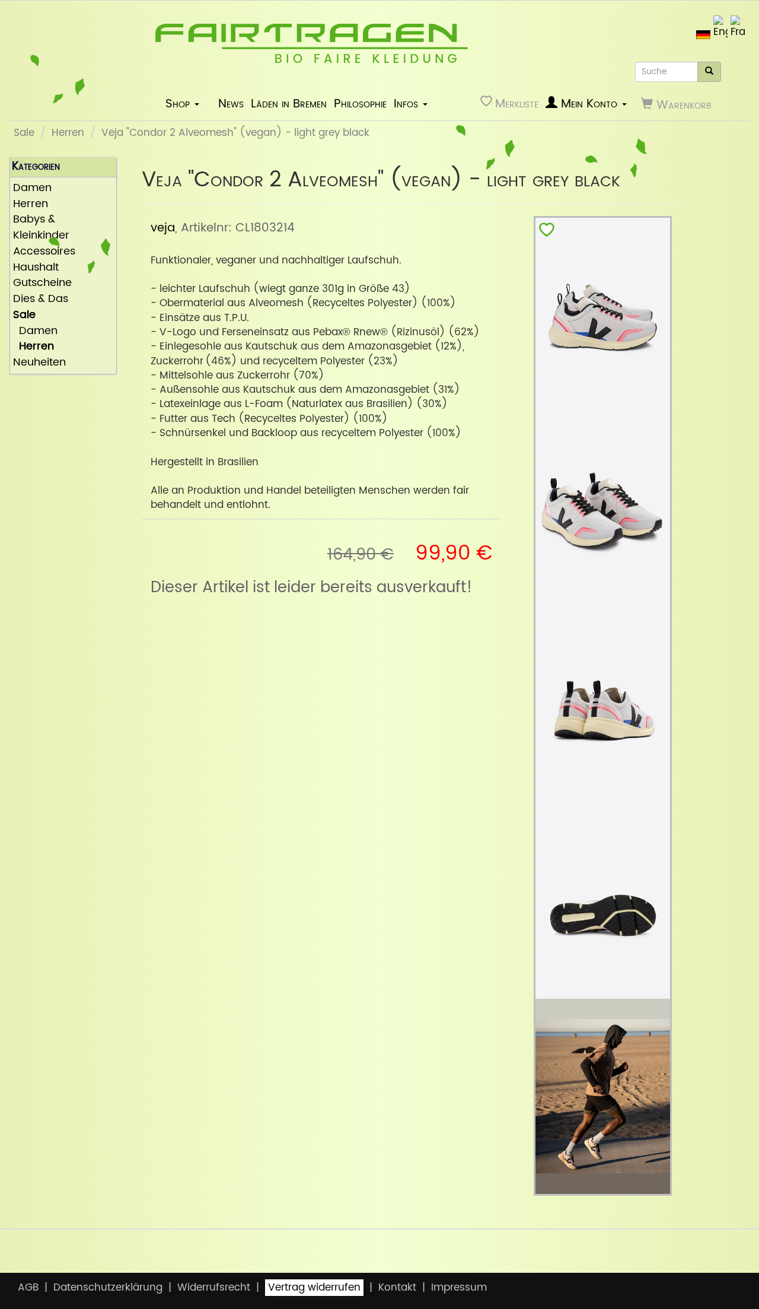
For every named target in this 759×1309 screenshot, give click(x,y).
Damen (32, 188)
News (231, 104)
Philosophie (360, 104)
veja (163, 227)
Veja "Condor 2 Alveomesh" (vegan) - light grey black (235, 133)
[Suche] (709, 72)
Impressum (459, 1287)
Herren (68, 133)
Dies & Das (40, 299)
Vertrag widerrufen (314, 1287)
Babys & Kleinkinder (41, 228)
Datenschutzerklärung (107, 1287)
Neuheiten (39, 363)
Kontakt (397, 1287)
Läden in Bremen (289, 104)
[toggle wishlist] (546, 232)
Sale (24, 133)
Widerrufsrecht (213, 1287)
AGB (28, 1287)
